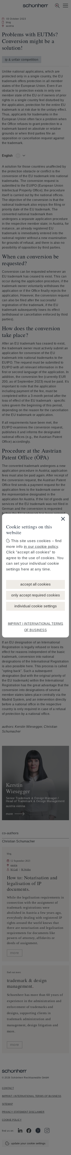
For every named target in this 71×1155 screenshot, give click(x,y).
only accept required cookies (35, 595)
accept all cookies (35, 584)
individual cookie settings (35, 606)
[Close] (63, 519)
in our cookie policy (41, 546)
